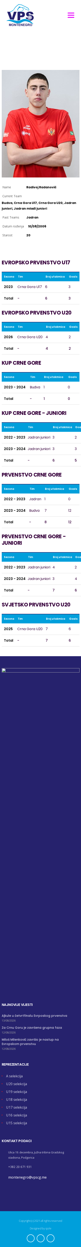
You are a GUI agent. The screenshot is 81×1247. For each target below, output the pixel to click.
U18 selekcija (16, 1099)
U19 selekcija (16, 1091)
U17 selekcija (16, 1107)
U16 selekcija (16, 1115)
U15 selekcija (16, 1123)
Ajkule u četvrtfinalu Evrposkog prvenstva (34, 1015)
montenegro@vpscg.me (27, 1177)
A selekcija (14, 1076)
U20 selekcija (16, 1083)
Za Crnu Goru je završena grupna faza (32, 1027)
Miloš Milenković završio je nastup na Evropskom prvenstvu (30, 1041)
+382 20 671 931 (20, 1167)
